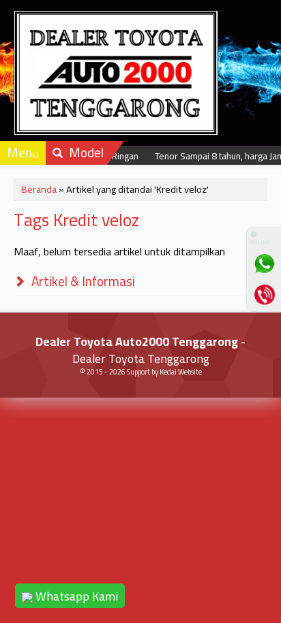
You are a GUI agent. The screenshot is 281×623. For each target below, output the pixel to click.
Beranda (39, 189)
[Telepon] (264, 294)
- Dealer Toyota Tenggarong (140, 350)
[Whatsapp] (264, 263)
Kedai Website (181, 372)
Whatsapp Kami (75, 596)
